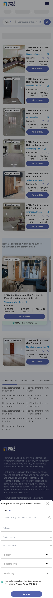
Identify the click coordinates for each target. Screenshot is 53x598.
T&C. (35, 584)
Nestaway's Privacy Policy (16, 584)
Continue (26, 594)
